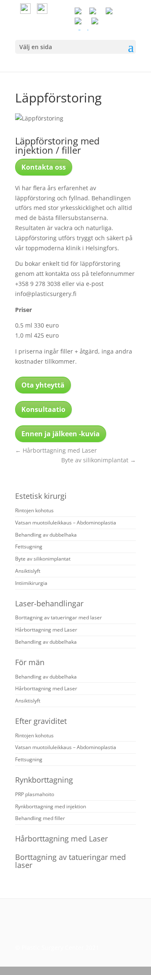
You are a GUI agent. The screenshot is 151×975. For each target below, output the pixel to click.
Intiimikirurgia (31, 583)
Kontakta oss (43, 167)
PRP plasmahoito (34, 794)
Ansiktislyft (27, 570)
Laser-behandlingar (49, 603)
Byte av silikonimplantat (98, 460)
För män (29, 662)
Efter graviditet (41, 721)
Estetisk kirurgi (41, 496)
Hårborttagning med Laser (56, 450)
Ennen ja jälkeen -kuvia (60, 433)
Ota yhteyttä (43, 385)
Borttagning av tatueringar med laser (58, 617)
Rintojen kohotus (34, 510)
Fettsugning (28, 546)
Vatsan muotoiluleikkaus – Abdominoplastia (65, 522)
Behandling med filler (40, 818)
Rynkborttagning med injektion (50, 806)
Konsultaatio (43, 409)
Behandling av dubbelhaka (46, 534)
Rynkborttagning (44, 780)
